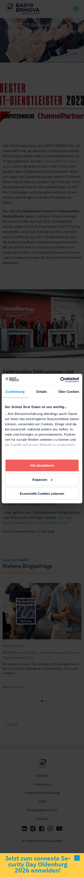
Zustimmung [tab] (15, 391)
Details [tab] (41, 391)
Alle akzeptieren (42, 465)
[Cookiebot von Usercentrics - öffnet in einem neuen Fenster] (60, 379)
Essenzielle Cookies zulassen (42, 493)
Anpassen (39, 479)
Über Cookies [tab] (68, 391)
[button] (77, 858)
